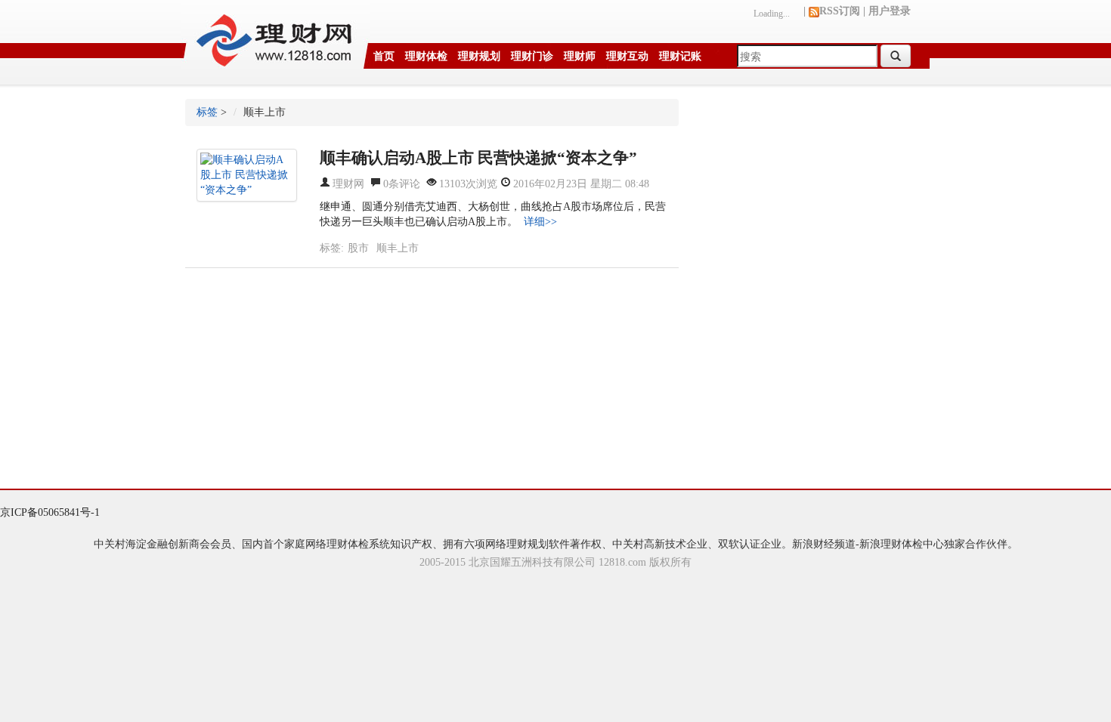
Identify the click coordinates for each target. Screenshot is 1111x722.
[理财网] (275, 35)
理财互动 (627, 56)
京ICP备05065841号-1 (50, 512)
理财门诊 (532, 56)
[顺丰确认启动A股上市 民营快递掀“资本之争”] (247, 175)
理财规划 (479, 56)
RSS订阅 (839, 11)
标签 (207, 112)
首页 (384, 56)
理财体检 (426, 56)
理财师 (580, 56)
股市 (358, 248)
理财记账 (680, 56)
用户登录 (889, 11)
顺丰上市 (397, 248)
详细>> (540, 221)
